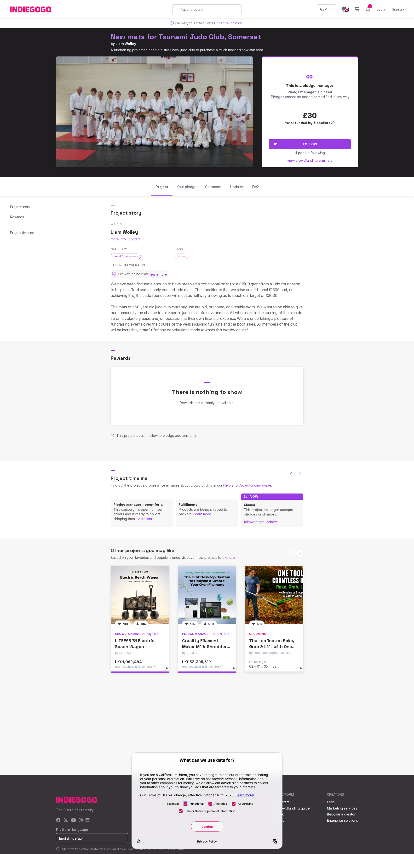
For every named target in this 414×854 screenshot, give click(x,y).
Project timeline (22, 233)
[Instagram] (81, 820)
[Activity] (368, 9)
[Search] (178, 9)
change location (229, 23)
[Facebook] (58, 820)
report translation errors (169, 849)
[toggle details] (169, 671)
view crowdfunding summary (310, 160)
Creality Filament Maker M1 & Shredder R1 (204, 646)
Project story (20, 207)
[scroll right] (299, 553)
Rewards (17, 217)
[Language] (345, 9)
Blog (280, 814)
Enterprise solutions (342, 820)
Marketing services (342, 808)
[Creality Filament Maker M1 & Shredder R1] (207, 595)
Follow (310, 144)
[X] (65, 820)
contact (134, 239)
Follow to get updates (261, 522)
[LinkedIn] (87, 820)
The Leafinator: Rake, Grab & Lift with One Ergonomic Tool (271, 646)
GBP (323, 9)
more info (118, 239)
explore (228, 557)
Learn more (146, 519)
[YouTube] (73, 820)
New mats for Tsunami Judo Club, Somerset (186, 36)
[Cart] (356, 9)
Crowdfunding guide (255, 485)
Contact (283, 802)
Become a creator (341, 814)
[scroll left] (291, 473)
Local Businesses (126, 256)
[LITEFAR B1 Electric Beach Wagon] (140, 595)
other (181, 256)
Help (227, 485)
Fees (331, 802)
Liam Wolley (125, 44)
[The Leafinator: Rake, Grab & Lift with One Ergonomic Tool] (274, 595)
